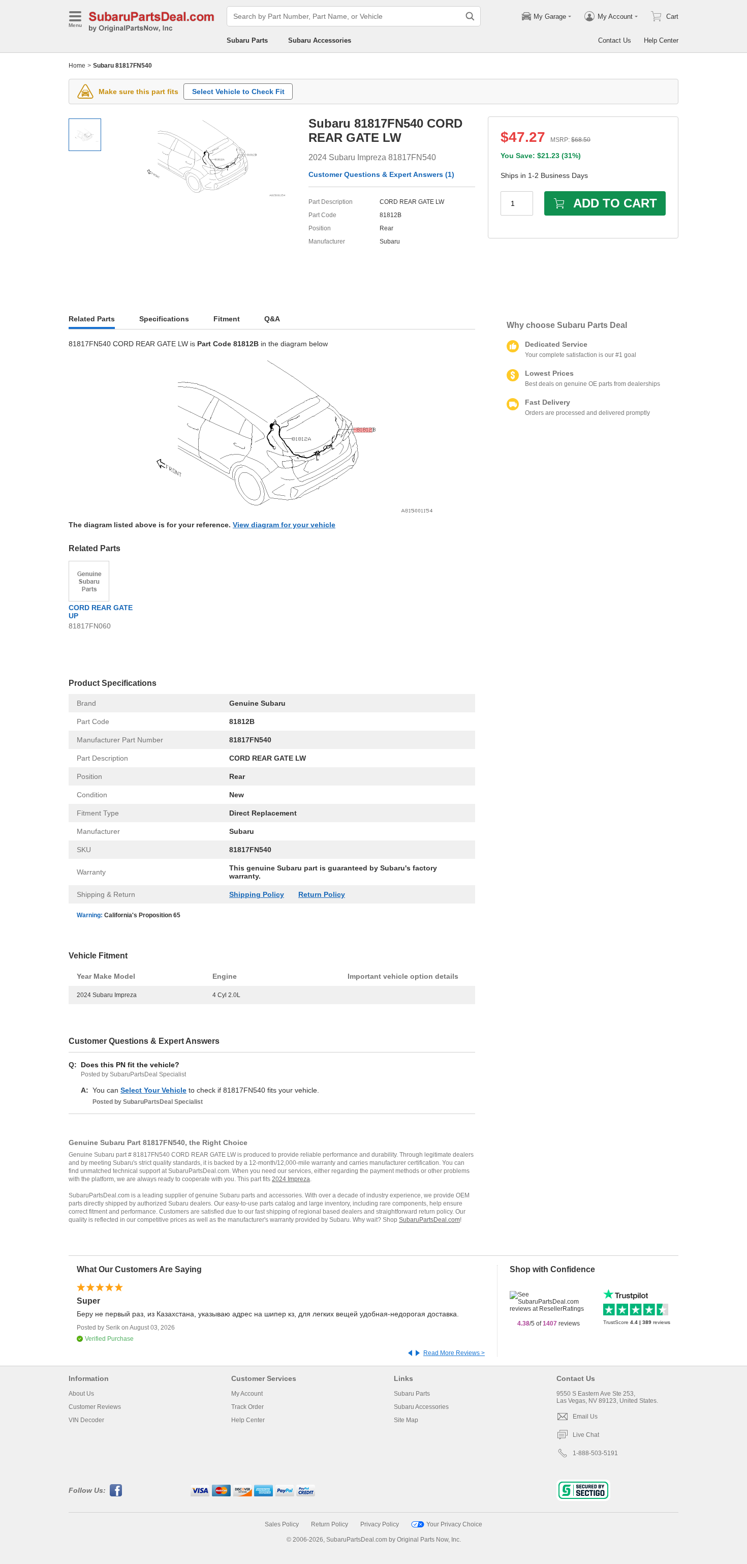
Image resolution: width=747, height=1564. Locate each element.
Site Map (406, 1420)
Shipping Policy (256, 894)
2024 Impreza (291, 1179)
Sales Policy (282, 1524)
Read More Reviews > (454, 1353)
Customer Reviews (95, 1406)
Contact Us (614, 40)
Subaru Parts (247, 40)
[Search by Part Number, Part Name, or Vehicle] (470, 16)
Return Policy (321, 894)
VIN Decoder (86, 1420)
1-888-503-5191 (595, 1453)
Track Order (247, 1406)
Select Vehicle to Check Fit (238, 91)
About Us (81, 1393)
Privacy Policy (379, 1524)
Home (77, 65)
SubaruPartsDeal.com (429, 1219)
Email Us (585, 1416)
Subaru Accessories (319, 40)
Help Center (661, 40)
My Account (247, 1393)
